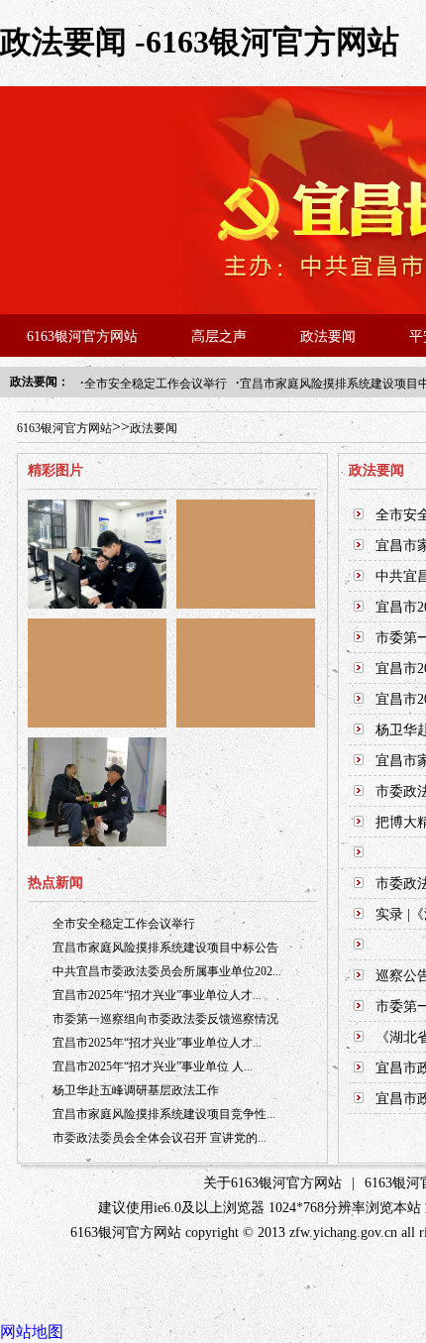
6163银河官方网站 (82, 336)
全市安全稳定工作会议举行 (155, 384)
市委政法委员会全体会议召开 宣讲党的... (159, 1138)
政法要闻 (328, 336)
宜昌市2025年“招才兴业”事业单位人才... (157, 995)
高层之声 (219, 336)
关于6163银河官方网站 (272, 1182)
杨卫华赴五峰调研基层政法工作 (136, 1090)
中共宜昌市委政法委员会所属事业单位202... (167, 971)
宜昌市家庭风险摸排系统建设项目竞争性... (164, 1114)
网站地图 (31, 1331)
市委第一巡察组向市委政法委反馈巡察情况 (165, 1019)
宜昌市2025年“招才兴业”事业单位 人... (153, 1066)
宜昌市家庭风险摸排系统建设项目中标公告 (165, 947)
